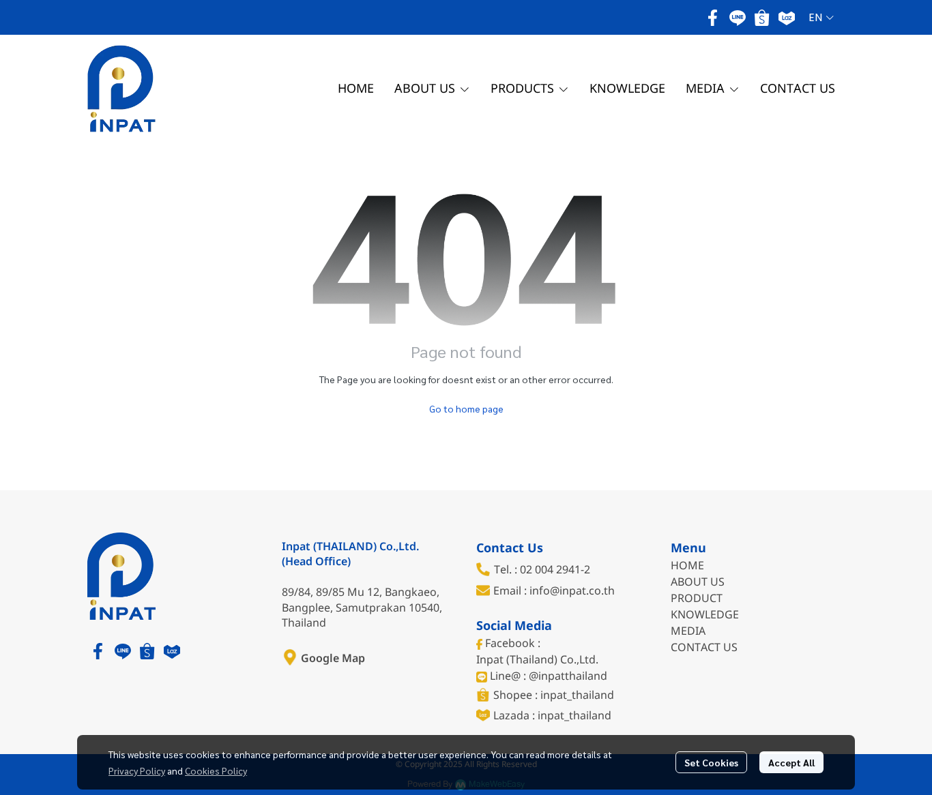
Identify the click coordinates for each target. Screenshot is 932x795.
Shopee (514, 695)
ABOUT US (698, 582)
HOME (687, 566)
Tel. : (507, 570)
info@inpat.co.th (572, 591)
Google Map (333, 658)
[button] (821, 17)
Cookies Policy (216, 770)
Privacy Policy (136, 770)
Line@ (505, 676)
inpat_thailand (577, 695)
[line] (737, 18)
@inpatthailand (568, 676)
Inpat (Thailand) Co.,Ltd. (537, 660)
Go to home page (466, 408)
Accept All (791, 762)
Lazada (512, 716)
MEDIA (688, 631)
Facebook (510, 643)
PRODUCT (697, 598)
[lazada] (787, 18)
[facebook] (713, 18)
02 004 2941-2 (555, 570)
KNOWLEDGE (706, 615)
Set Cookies (711, 762)
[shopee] (762, 18)
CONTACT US (704, 648)
